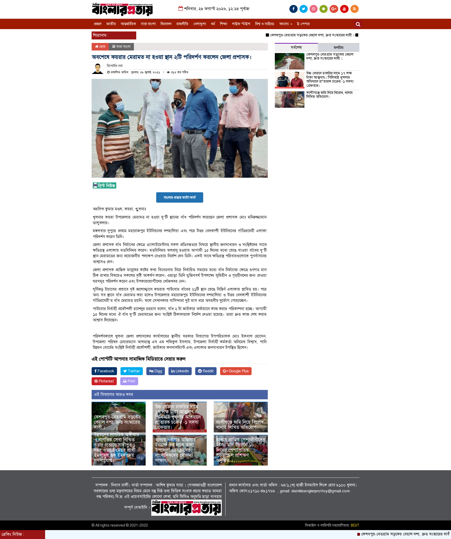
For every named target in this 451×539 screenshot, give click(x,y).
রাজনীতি (182, 24)
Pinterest (106, 381)
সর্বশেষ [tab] (296, 47)
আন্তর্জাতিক (128, 24)
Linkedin (182, 371)
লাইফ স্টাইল (241, 24)
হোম (101, 46)
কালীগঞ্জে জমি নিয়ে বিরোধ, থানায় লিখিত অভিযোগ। (240, 424)
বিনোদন (166, 24)
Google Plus (238, 371)
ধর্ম (213, 24)
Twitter (133, 371)
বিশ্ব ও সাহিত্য (264, 24)
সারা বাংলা (148, 24)
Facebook (105, 371)
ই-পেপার (303, 24)
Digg (157, 371)
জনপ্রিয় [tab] (338, 47)
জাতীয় (111, 24)
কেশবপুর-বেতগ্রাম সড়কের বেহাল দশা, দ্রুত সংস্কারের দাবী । (296, 35)
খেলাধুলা (199, 24)
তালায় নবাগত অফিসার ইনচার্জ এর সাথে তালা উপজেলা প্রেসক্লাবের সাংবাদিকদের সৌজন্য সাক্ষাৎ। (175, 450)
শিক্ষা (223, 24)
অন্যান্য (284, 24)
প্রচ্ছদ (97, 24)
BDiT (355, 525)
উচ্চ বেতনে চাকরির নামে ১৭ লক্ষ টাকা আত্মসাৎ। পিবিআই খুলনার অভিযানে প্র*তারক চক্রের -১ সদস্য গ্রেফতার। (178, 417)
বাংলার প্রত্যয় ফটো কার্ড (180, 197)
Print (131, 381)
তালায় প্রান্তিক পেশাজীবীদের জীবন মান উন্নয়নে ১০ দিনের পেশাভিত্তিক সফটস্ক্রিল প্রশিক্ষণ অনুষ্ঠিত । (240, 450)
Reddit (208, 371)
